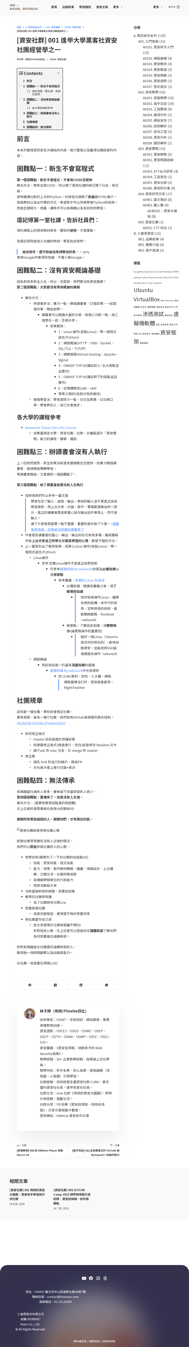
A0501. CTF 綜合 (155, 227)
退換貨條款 (109, 1341)
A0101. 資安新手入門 (158, 46)
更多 (116, 7)
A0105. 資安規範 (155, 75)
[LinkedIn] (81, 985)
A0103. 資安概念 (155, 63)
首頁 (54, 7)
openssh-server (141, 277)
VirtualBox (147, 299)
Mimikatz (167, 271)
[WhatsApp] (106, 985)
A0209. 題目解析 (155, 142)
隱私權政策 (79, 1341)
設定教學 (165, 324)
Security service (141, 283)
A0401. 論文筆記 (155, 199)
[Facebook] (30, 985)
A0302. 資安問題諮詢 (158, 159)
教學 (167, 307)
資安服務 (155, 333)
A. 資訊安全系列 (145, 35)
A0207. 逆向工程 (155, 131)
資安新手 (146, 333)
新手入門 (174, 307)
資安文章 (102, 7)
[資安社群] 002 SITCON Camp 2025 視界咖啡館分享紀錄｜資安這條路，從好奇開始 (72, 1196)
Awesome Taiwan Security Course (50, 427)
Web (163, 300)
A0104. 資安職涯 (155, 69)
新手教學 (138, 315)
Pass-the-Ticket (171, 277)
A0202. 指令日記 (155, 103)
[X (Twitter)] (55, 985)
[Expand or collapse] (58, 73)
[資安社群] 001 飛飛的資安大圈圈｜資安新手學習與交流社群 (27, 1194)
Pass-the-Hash (156, 277)
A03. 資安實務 (148, 148)
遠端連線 (144, 343)
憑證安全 (160, 307)
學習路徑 (85, 7)
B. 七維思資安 (144, 233)
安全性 (143, 307)
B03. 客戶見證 (148, 250)
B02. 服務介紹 (148, 244)
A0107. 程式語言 (155, 86)
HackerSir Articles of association (41, 722)
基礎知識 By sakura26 (76, 568)
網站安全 (169, 315)
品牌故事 (68, 7)
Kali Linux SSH (155, 271)
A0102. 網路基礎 (155, 58)
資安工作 (138, 333)
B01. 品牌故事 (148, 239)
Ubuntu (143, 290)
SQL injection (155, 283)
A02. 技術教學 (148, 92)
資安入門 (173, 324)
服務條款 (94, 1341)
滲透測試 (153, 314)
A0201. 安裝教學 (155, 97)
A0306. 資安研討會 (156, 188)
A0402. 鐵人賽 (153, 205)
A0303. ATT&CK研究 (158, 171)
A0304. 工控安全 (155, 176)
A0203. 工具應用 (155, 109)
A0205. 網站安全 (155, 120)
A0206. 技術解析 (155, 126)
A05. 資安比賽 (148, 222)
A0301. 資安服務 (155, 154)
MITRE (176, 271)
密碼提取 (151, 307)
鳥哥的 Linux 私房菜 (90, 580)
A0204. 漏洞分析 (155, 114)
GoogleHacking (141, 271)
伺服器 (137, 307)
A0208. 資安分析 (155, 137)
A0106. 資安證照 (155, 80)
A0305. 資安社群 (58, 59)
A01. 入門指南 (148, 41)
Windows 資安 (171, 300)
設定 (158, 324)
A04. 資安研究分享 (151, 193)
